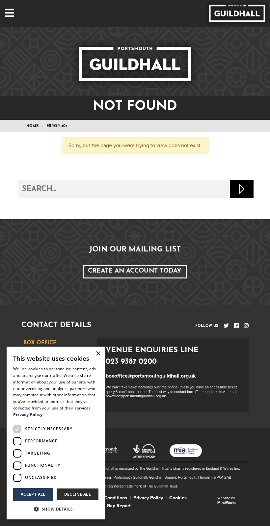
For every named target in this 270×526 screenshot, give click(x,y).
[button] (56, 509)
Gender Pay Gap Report (106, 506)
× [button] (97, 353)
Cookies (178, 498)
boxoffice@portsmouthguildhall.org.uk (151, 376)
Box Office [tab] (40, 343)
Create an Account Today (134, 271)
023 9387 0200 (131, 362)
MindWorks (226, 503)
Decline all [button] (77, 494)
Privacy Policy (148, 498)
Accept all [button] (33, 494)
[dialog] (56, 433)
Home (32, 126)
